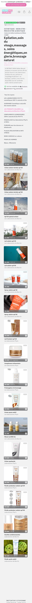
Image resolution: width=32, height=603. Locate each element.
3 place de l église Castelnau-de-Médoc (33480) (15, 34)
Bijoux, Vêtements (10, 143)
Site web (23, 22)
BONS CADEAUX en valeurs (13, 136)
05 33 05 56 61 (9, 24)
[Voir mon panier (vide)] (24, 11)
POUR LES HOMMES (10, 139)
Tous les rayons (9, 95)
